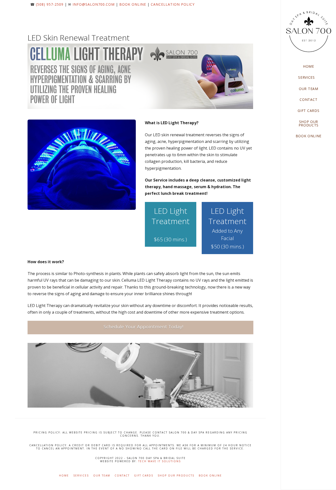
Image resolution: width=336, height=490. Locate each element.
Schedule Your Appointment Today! (143, 326)
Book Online (132, 4)
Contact (122, 475)
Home (64, 475)
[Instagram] (250, 13)
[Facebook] (239, 13)
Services (81, 475)
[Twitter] (244, 13)
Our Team (101, 475)
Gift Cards (143, 475)
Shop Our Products (176, 475)
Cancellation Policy (173, 4)
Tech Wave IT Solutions (159, 461)
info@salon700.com (94, 4)
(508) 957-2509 (49, 4)
